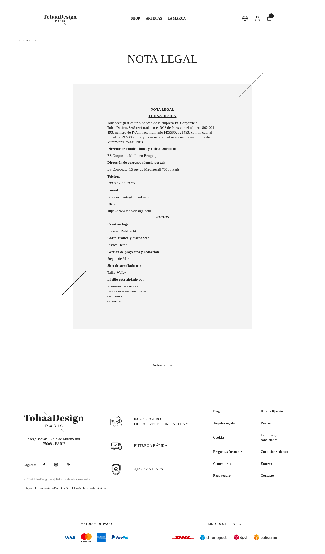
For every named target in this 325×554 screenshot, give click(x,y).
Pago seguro (222, 475)
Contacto (267, 475)
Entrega (266, 463)
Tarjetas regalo (224, 423)
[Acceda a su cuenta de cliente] (257, 18)
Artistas (154, 18)
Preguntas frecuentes (228, 452)
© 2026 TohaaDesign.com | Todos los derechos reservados (57, 479)
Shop (135, 18)
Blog (216, 411)
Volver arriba (162, 365)
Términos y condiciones (269, 437)
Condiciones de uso (274, 452)
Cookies (218, 437)
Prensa (266, 423)
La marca (177, 18)
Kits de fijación (272, 411)
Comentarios (222, 463)
